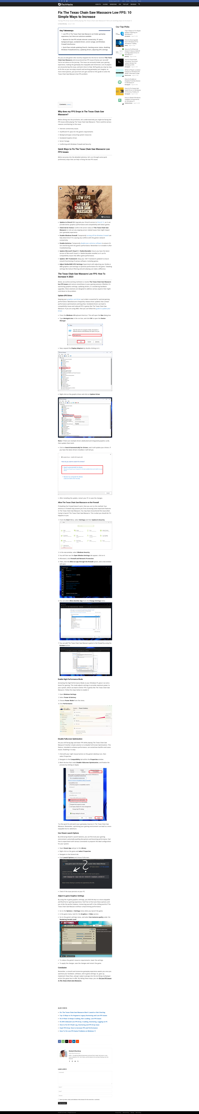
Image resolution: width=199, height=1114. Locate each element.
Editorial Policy (126, 1112)
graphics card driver (74, 299)
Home (59, 8)
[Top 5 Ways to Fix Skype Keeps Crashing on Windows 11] (120, 34)
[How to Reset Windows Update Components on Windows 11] (120, 101)
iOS (120, 4)
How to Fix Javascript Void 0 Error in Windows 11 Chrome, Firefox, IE (133, 90)
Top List (125, 4)
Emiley (126, 45)
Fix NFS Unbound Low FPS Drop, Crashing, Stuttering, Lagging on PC (84, 1022)
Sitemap (132, 1112)
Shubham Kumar (128, 103)
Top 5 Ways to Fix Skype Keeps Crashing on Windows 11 (133, 32)
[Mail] (75, 1061)
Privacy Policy (134, 1)
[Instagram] (73, 1061)
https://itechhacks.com (74, 1053)
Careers (139, 1)
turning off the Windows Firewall (98, 235)
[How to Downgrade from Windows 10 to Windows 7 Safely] (120, 43)
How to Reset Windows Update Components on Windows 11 (132, 99)
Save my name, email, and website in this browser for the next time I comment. (80, 1099)
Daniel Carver (128, 75)
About (123, 1)
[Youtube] (67, 1)
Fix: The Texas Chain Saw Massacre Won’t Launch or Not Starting (82, 1012)
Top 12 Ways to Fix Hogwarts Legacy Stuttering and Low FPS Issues (83, 1015)
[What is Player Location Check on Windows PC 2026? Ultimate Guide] (120, 73)
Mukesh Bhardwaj (63, 23)
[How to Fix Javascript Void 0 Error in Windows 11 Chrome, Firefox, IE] (120, 91)
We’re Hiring (138, 1112)
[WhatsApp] (63, 1041)
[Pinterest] (62, 1)
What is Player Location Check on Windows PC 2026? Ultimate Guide (132, 71)
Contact (127, 1)
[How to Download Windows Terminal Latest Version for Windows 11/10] (120, 62)
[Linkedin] (73, 1041)
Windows (113, 4)
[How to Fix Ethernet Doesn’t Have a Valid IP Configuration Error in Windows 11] (120, 52)
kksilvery (127, 56)
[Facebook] (59, 1)
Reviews (133, 4)
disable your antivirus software (91, 243)
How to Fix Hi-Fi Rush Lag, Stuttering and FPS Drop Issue (79, 1025)
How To (98, 4)
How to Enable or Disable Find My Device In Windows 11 (132, 80)
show (68, 104)
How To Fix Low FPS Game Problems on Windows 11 (78, 1031)
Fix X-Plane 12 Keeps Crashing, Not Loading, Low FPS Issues (80, 1019)
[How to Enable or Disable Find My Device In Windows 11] (120, 82)
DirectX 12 (100, 222)
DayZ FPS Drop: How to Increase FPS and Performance (79, 1028)
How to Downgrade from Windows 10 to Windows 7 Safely (131, 41)
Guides (105, 4)
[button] (139, 4)
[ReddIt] (77, 1041)
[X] (64, 1)
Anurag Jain (127, 36)
